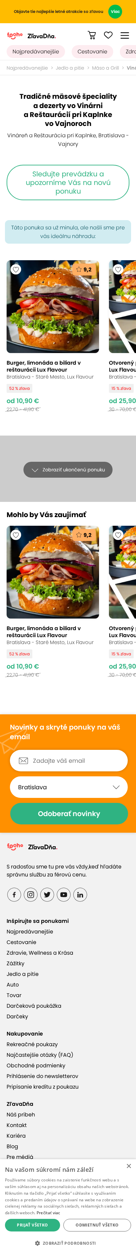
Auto (13, 984)
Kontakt (17, 1125)
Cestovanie (92, 51)
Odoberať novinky (69, 813)
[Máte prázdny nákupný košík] (91, 35)
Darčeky (17, 1016)
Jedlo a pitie (70, 68)
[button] (124, 35)
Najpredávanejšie (36, 51)
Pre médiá (20, 1157)
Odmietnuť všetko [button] (97, 1225)
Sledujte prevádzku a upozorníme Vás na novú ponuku (68, 182)
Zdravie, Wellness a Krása (40, 953)
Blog (12, 1146)
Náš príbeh (21, 1114)
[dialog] (68, 1207)
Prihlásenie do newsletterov (42, 1076)
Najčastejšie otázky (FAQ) (40, 1055)
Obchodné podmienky (36, 1065)
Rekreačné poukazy (32, 1044)
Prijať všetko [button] (32, 1225)
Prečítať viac (48, 1213)
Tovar (14, 995)
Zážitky (15, 963)
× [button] (128, 1166)
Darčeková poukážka (34, 1006)
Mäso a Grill (105, 68)
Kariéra (16, 1136)
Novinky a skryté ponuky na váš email (65, 732)
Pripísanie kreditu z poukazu (43, 1087)
